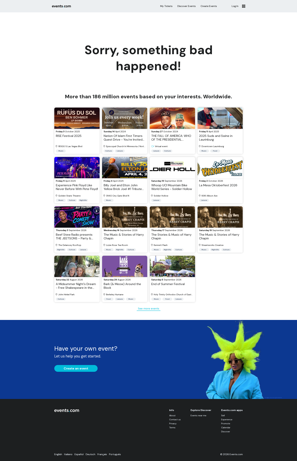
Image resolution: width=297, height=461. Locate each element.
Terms (172, 427)
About (172, 415)
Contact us (175, 419)
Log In (235, 6)
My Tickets (166, 6)
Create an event (76, 368)
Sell (223, 415)
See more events (148, 308)
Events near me (198, 415)
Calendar (225, 427)
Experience (226, 419)
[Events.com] (66, 411)
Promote (225, 423)
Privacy (172, 423)
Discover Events (186, 6)
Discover (225, 431)
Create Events (209, 6)
